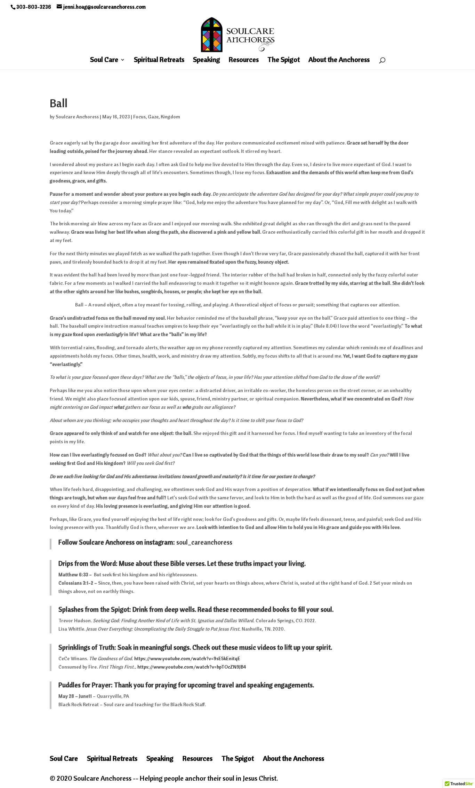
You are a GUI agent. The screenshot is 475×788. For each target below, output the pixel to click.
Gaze (153, 117)
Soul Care (104, 60)
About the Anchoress (339, 60)
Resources (244, 60)
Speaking (206, 60)
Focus (139, 117)
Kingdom (170, 117)
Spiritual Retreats (159, 60)
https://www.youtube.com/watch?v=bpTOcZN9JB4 (191, 667)
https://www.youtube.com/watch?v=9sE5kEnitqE (187, 658)
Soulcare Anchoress (77, 117)
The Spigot (283, 60)
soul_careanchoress (204, 542)
